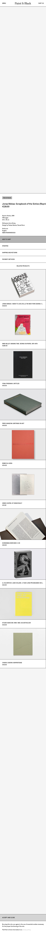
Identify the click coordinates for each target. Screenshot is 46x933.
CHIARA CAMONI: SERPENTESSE (12, 662)
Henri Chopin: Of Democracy (12, 503)
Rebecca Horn (7, 463)
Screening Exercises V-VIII (11, 543)
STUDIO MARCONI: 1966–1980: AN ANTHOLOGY (16, 623)
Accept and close (8, 917)
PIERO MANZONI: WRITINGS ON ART (13, 423)
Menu (4, 3)
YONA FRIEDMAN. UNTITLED (10, 383)
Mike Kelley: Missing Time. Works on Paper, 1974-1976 (20, 343)
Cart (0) (41, 3)
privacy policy (26, 930)
